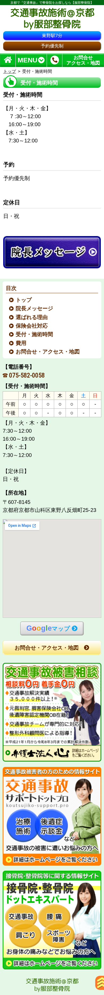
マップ (48, 628)
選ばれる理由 (32, 317)
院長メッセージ (34, 308)
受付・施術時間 (34, 334)
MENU (27, 60)
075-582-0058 (27, 375)
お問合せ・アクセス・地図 (48, 352)
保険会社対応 (32, 326)
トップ (9, 71)
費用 (21, 343)
